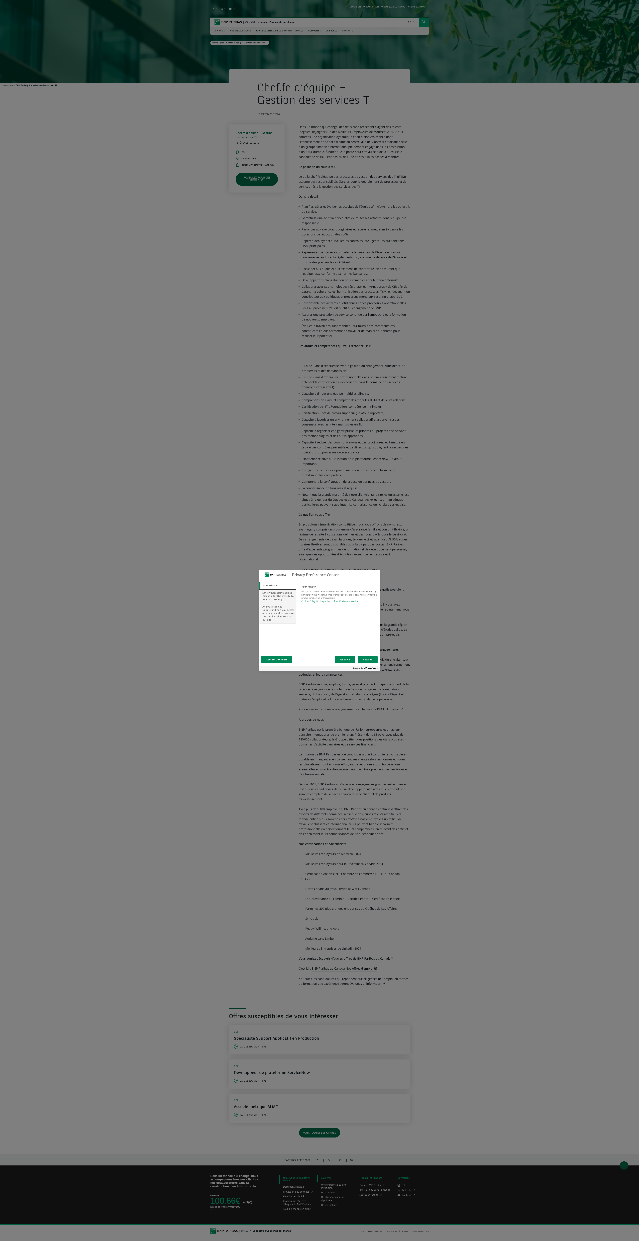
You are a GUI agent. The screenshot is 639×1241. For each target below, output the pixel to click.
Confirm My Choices (276, 659)
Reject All (345, 659)
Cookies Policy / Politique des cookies (320, 601)
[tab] (277, 585)
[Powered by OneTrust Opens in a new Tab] (366, 669)
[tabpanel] (339, 595)
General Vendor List (352, 601)
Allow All (367, 659)
